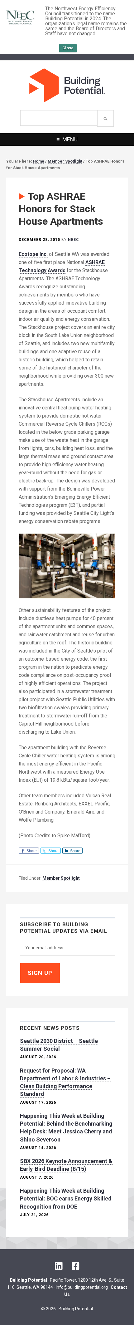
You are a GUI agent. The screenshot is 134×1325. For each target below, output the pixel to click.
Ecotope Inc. (33, 254)
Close (68, 48)
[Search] (105, 118)
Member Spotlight (61, 878)
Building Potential (67, 85)
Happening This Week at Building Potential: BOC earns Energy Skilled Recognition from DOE (66, 1198)
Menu (70, 139)
